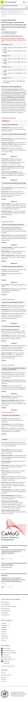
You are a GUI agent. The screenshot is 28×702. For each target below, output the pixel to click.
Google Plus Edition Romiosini (9, 659)
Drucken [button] (4, 673)
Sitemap (4, 640)
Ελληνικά (4, 679)
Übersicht (5, 569)
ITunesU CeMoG (6, 663)
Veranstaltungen (5, 602)
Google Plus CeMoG (7, 657)
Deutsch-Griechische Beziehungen (9, 606)
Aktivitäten (16, 11)
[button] (2, 559)
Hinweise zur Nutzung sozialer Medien (8, 666)
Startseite (3, 11)
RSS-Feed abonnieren (6, 675)
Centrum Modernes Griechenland (9, 5)
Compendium (10, 11)
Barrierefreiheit (5, 638)
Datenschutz (4, 636)
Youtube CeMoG (6, 661)
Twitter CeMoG (6, 654)
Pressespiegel (5, 612)
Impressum (4, 633)
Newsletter (4, 629)
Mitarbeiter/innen (5, 625)
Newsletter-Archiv (6, 614)
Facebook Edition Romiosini (8, 650)
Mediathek (4, 627)
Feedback (4, 677)
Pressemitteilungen (6, 610)
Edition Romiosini (6, 608)
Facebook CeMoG (6, 648)
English (3, 681)
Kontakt (4, 631)
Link (9, 47)
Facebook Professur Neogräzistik (9, 652)
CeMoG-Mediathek (6, 604)
